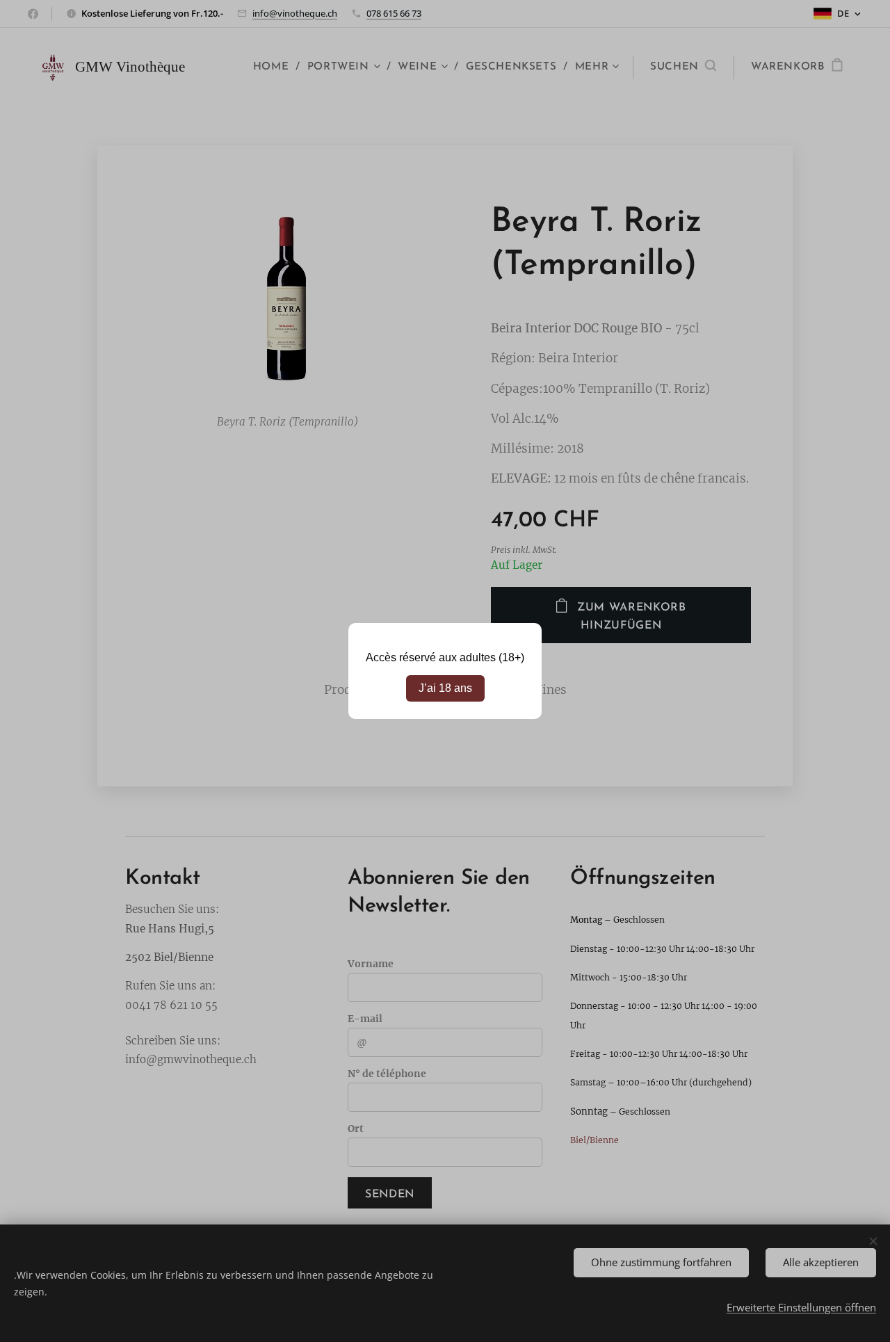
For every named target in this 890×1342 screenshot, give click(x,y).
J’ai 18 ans (445, 688)
